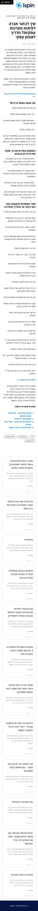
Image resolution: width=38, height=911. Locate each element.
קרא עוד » (30, 486)
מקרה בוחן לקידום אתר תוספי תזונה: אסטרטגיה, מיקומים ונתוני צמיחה (21, 464)
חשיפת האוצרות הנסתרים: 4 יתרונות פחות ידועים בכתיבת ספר (19, 650)
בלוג (32, 437)
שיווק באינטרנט (10, 437)
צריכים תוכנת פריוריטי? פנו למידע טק (19, 93)
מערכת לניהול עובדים (22, 874)
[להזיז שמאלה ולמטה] (1, 2)
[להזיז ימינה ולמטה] (2, 2)
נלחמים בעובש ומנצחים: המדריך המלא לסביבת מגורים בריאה (21, 574)
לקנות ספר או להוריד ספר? (20, 427)
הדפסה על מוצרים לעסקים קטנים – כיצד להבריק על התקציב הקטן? (19, 726)
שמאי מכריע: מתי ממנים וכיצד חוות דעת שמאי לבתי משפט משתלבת (19, 688)
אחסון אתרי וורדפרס (22, 419)
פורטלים (29, 539)
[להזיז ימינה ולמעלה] (2, 1)
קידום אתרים (23, 437)
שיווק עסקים (30, 441)
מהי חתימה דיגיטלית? (22, 801)
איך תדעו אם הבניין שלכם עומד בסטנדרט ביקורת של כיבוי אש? (20, 505)
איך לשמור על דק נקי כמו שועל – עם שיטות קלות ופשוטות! (20, 767)
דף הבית (32, 16)
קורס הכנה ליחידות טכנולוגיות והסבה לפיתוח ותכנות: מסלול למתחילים (20, 612)
